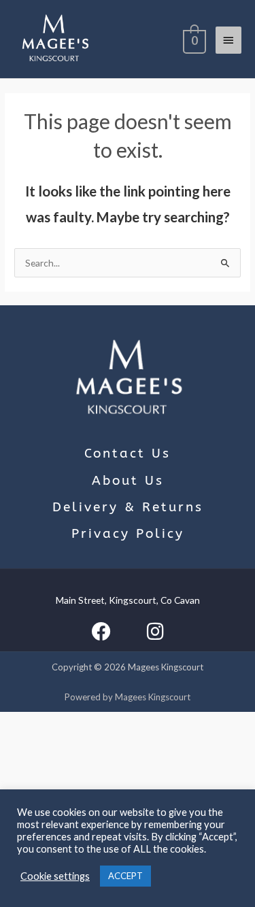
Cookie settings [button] (55, 876)
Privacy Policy (127, 533)
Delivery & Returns (127, 507)
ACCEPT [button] (125, 875)
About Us (128, 480)
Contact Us (127, 453)
